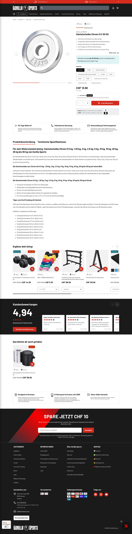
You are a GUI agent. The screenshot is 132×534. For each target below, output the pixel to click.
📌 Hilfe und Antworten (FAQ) (102, 467)
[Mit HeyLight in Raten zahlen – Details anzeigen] (94, 95)
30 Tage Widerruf (42, 1)
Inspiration (70, 470)
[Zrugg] (112, 246)
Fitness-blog (71, 467)
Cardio (16, 463)
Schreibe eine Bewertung (24, 329)
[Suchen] (42, 8)
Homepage (70, 451)
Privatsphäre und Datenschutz (49, 459)
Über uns (69, 455)
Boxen (15, 470)
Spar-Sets (29, 19)
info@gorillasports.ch (23, 511)
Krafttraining (17, 455)
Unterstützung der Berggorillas (76, 463)
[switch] (6, 527)
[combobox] (74, 8)
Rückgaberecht (44, 455)
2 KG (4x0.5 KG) (100, 70)
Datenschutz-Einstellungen (48, 463)
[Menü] (10, 522)
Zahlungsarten (93, 1)
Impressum (43, 467)
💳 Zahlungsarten (99, 463)
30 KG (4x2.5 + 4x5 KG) (101, 79)
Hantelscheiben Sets (39, 19)
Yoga (15, 475)
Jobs (41, 470)
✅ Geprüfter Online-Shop (101, 455)
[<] (13, 1)
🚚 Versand (97, 459)
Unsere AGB (43, 451)
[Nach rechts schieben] (67, 53)
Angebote (21, 19)
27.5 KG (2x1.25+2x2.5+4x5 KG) (87, 74)
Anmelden (88, 430)
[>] (118, 1)
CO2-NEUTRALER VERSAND (75, 475)
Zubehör (16, 482)
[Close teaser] (121, 521)
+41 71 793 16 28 (21, 502)
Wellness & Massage (19, 478)
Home (14, 19)
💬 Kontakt (97, 451)
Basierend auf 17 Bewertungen (22, 323)
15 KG (87, 78)
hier (73, 437)
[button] (117, 8)
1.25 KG (80, 70)
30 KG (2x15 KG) (97, 83)
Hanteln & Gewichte (19, 459)
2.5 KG (103, 74)
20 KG (89, 70)
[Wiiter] (117, 246)
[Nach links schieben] (16, 53)
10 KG (79, 78)
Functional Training (19, 467)
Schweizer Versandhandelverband (77, 459)
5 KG (111, 74)
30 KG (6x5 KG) (83, 83)
